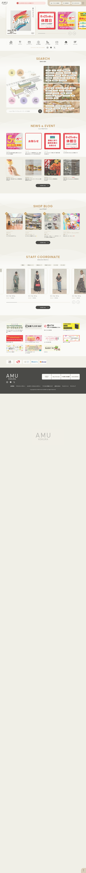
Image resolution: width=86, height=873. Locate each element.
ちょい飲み (69, 93)
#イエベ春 (56, 265)
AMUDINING (20, 72)
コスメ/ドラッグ (59, 72)
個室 (73, 95)
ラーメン (55, 90)
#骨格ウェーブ (39, 265)
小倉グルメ (73, 88)
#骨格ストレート (30, 265)
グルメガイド (56, 108)
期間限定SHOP (66, 70)
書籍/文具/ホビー (71, 75)
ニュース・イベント (50, 105)
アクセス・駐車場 (59, 105)
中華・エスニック (59, 88)
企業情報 (12, 386)
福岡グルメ (49, 90)
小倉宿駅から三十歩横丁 (35, 100)
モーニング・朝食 (50, 95)
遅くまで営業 (58, 95)
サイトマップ (73, 386)
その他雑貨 (49, 77)
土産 (73, 77)
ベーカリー (49, 93)
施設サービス (68, 105)
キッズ (59, 70)
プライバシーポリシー (20, 386)
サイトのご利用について (48, 386)
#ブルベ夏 (62, 265)
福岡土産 (55, 80)
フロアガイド (49, 108)
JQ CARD (64, 108)
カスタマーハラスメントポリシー (34, 386)
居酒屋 (62, 93)
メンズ (54, 70)
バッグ (64, 75)
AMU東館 (24, 100)
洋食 (52, 88)
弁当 (68, 77)
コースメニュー (66, 95)
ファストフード (68, 90)
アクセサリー (67, 72)
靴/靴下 (74, 72)
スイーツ (61, 90)
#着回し (23, 265)
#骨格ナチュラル (48, 265)
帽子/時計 (58, 75)
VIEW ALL (43, 185)
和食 (47, 88)
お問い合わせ (57, 386)
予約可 (56, 98)
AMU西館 (12, 72)
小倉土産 (48, 80)
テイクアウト (56, 93)
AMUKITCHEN (11, 100)
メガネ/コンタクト (50, 75)
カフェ (66, 88)
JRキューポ (71, 108)
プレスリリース (65, 386)
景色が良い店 (49, 98)
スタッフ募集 (49, 110)
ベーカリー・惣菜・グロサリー (59, 77)
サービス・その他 (63, 80)
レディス (48, 70)
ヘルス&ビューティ (50, 72)
